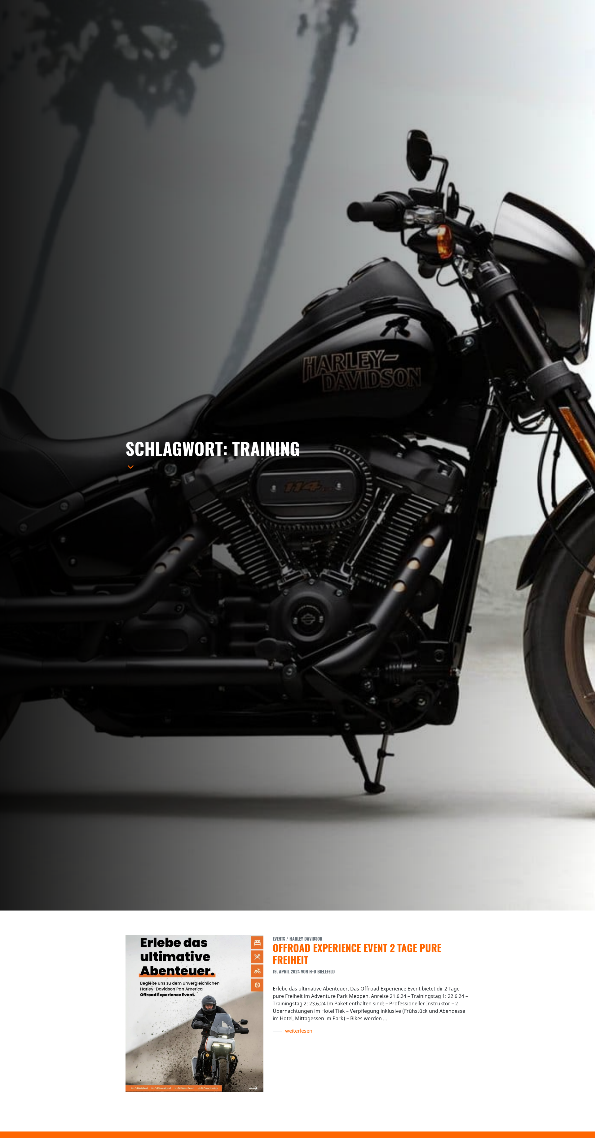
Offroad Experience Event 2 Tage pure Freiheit (357, 953)
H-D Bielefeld (322, 971)
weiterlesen (298, 1030)
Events (279, 938)
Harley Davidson (305, 938)
